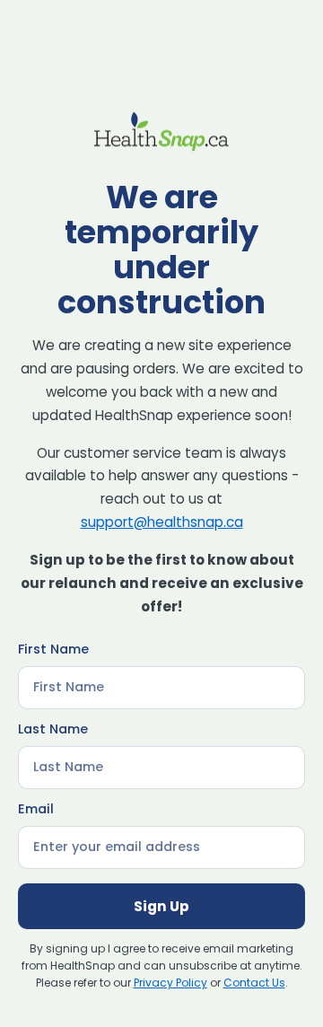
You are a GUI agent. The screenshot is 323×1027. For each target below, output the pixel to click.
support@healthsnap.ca (162, 522)
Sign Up (161, 906)
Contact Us (254, 982)
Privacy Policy (170, 982)
